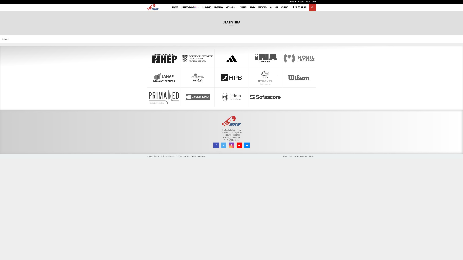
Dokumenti (292, 2)
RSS (290, 156)
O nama (301, 2)
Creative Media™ (200, 156)
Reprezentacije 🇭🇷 (188, 7)
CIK (276, 7)
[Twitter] (296, 7)
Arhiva (314, 2)
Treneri (243, 7)
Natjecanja (230, 7)
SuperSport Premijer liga (212, 7)
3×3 (271, 7)
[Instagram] (299, 7)
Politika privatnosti (300, 156)
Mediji (308, 2)
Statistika (262, 7)
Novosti (175, 7)
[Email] (305, 7)
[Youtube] (302, 7)
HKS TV (252, 7)
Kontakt (284, 7)
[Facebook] (294, 7)
